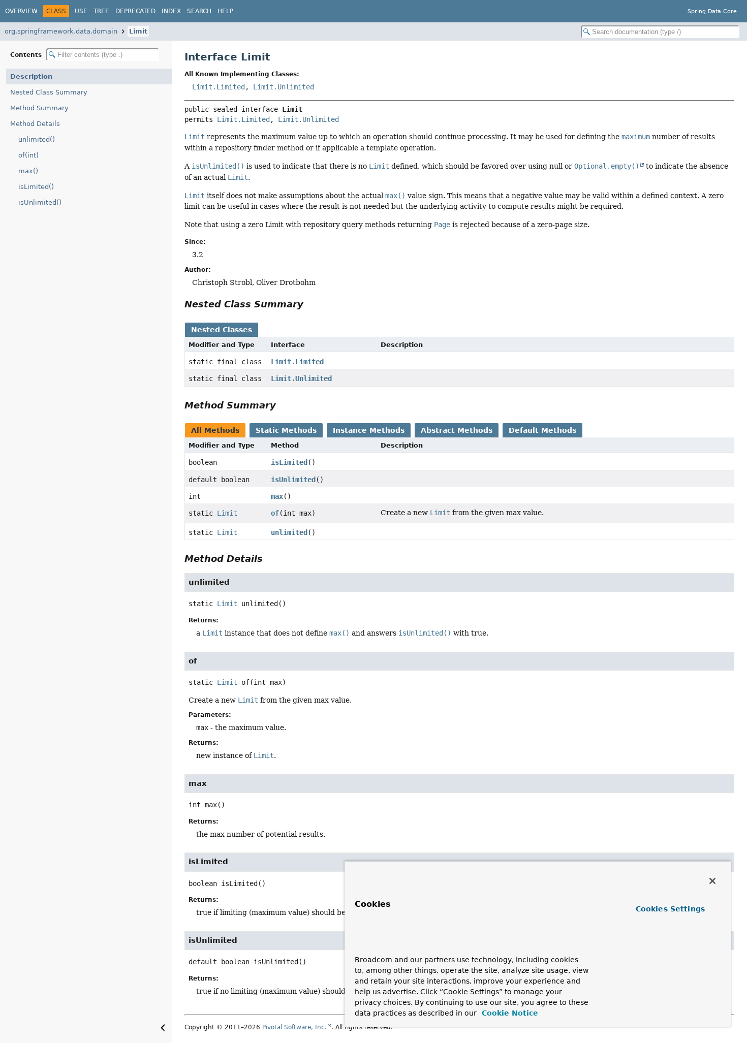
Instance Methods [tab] (368, 430)
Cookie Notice (508, 1013)
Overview (21, 11)
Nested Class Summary (48, 92)
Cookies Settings (670, 909)
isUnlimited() (39, 202)
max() (28, 171)
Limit (138, 31)
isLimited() (36, 187)
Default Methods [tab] (542, 430)
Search (199, 11)
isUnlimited (293, 480)
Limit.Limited (218, 87)
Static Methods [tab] (286, 430)
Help (225, 11)
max (277, 496)
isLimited (289, 462)
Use (81, 11)
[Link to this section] (310, 304)
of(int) (28, 155)
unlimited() (36, 139)
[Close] (712, 881)
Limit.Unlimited (283, 87)
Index (171, 11)
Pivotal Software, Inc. (294, 1027)
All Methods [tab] (215, 430)
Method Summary (39, 108)
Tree (101, 11)
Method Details (35, 124)
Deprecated (135, 11)
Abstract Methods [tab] (456, 430)
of (275, 513)
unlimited (289, 532)
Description (31, 76)
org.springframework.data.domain (61, 31)
